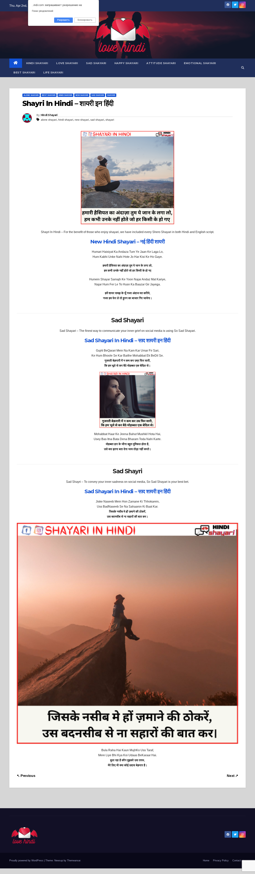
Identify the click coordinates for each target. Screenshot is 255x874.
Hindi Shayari (37, 63)
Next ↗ (232, 776)
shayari (109, 119)
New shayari (81, 95)
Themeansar (73, 860)
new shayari (82, 119)
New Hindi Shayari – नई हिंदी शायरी (127, 241)
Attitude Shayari (161, 63)
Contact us (238, 860)
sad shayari (97, 119)
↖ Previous (26, 776)
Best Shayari (24, 72)
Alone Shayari (31, 95)
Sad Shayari (96, 63)
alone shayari (49, 119)
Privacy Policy (221, 860)
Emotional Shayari (200, 63)
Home (206, 860)
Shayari (111, 95)
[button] (242, 67)
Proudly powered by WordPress (26, 860)
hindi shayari (65, 119)
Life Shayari (53, 72)
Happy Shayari (126, 63)
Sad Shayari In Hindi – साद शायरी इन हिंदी (127, 340)
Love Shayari (67, 63)
